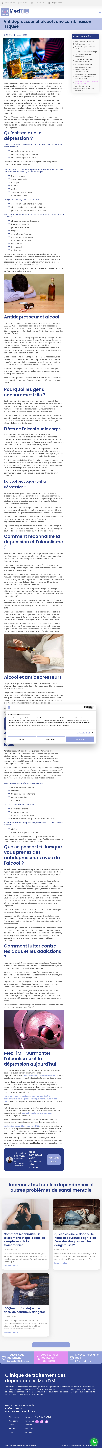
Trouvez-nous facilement (15, 1356)
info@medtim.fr (83, 1361)
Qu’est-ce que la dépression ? (85, 41)
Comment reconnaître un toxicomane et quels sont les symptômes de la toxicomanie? (24, 1239)
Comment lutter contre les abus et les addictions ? (86, 82)
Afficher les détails (84, 733)
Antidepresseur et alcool (83, 44)
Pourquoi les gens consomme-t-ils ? (85, 48)
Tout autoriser (80, 739)
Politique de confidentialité (71, 1445)
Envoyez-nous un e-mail (87, 1356)
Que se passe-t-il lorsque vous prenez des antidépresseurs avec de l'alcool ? (85, 76)
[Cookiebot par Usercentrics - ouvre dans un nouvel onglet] (85, 707)
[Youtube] (46, 1421)
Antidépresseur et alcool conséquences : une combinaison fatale (83, 69)
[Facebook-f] (37, 1421)
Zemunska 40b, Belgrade (18, 1361)
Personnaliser (50, 739)
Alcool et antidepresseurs (84, 64)
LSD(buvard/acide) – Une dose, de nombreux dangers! (24, 1310)
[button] (99, 12)
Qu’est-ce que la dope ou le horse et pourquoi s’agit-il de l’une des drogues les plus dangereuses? (75, 1239)
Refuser (22, 739)
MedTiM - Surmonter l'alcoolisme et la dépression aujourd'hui (85, 88)
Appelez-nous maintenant (49, 1356)
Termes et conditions (89, 1445)
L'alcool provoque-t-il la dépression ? (83, 56)
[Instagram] (41, 1421)
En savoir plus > (11, 1265)
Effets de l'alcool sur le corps (87, 52)
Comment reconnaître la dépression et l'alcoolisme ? (84, 60)
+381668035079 (48, 1361)
